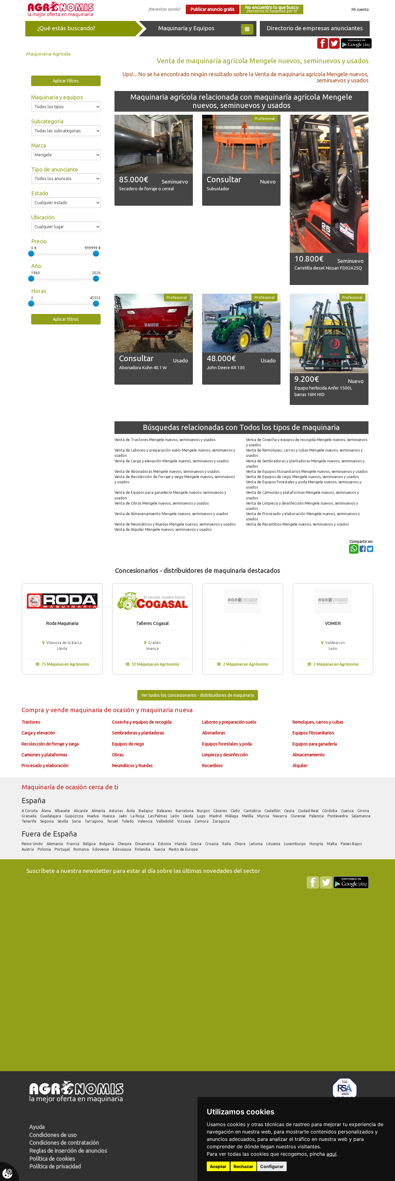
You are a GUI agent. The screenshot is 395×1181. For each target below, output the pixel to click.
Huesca (109, 816)
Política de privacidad (55, 1166)
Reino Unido (33, 844)
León (175, 816)
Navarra (280, 816)
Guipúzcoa (74, 816)
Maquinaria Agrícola (48, 53)
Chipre (241, 844)
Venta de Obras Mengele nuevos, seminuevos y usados (161, 503)
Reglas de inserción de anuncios (68, 1150)
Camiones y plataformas (44, 754)
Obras (118, 754)
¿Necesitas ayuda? (164, 9)
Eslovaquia (122, 849)
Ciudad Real (308, 811)
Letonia (256, 844)
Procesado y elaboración (45, 765)
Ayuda (37, 1127)
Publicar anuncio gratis (212, 9)
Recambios (212, 765)
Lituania (273, 844)
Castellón (272, 811)
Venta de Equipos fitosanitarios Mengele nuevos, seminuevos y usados (307, 471)
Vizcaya (184, 821)
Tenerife (29, 821)
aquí (331, 1154)
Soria (77, 821)
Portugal (63, 849)
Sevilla (63, 821)
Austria (28, 849)
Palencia (317, 816)
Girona (363, 811)
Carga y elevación (38, 732)
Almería (99, 811)
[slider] (31, 253)
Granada (29, 816)
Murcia (263, 816)
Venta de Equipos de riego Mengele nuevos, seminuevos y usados (302, 477)
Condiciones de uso (53, 1135)
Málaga (232, 816)
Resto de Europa (184, 849)
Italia (227, 844)
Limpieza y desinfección (225, 754)
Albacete (63, 811)
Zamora (202, 821)
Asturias (116, 811)
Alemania (55, 844)
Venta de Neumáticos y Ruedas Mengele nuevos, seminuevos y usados (174, 524)
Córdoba (330, 811)
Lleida (188, 816)
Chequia (125, 844)
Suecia (160, 849)
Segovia (47, 821)
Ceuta (289, 811)
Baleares (165, 811)
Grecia (196, 844)
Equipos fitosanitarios (313, 732)
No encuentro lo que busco (272, 9)
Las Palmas (158, 816)
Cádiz (236, 811)
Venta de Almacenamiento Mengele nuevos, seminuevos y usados (171, 514)
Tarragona (94, 821)
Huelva (93, 816)
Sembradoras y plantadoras (138, 732)
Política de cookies (52, 1158)
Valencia (145, 821)
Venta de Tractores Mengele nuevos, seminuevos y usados (164, 440)
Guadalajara (51, 816)
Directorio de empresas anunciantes (315, 28)
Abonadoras (213, 732)
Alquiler (300, 765)
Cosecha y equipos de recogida (142, 722)
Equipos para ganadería (315, 743)
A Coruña (30, 811)
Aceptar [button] (218, 1166)
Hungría (317, 844)
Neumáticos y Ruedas (132, 765)
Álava (46, 811)
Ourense (298, 816)
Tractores (31, 722)
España (34, 800)
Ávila (131, 811)
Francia (73, 844)
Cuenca (348, 811)
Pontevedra (338, 816)
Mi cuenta (360, 9)
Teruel (113, 821)
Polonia (45, 849)
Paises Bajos (352, 844)
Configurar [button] (272, 1166)
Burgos (203, 811)
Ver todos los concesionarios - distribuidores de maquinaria (197, 695)
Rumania (81, 849)
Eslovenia (101, 849)
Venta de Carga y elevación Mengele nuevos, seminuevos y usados (171, 461)
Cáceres (220, 811)
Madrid (215, 816)
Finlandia (143, 849)
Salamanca (361, 816)
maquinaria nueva (167, 709)
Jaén (123, 816)
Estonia (165, 844)
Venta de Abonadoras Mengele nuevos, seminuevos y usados (166, 471)
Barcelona (185, 811)
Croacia (212, 844)
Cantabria (253, 811)
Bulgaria (107, 844)
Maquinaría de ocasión (55, 787)
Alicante (81, 811)
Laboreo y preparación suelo (229, 722)
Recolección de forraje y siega (50, 743)
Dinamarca (145, 844)
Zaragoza (221, 821)
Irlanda (181, 844)
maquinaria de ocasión (103, 709)
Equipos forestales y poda (227, 743)
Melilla (248, 816)
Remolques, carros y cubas (318, 722)
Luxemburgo (295, 844)
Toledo (128, 821)
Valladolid (165, 821)
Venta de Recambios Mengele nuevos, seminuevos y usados (297, 524)
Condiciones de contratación (64, 1142)
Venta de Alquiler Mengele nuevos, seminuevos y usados (162, 529)
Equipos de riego (128, 743)
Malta (332, 844)
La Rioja (138, 816)
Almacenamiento (309, 754)
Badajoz (146, 811)
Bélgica (90, 844)
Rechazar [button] (243, 1166)
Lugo (201, 816)
